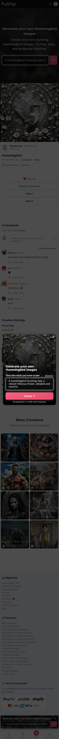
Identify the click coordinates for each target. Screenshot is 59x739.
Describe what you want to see (22, 375)
